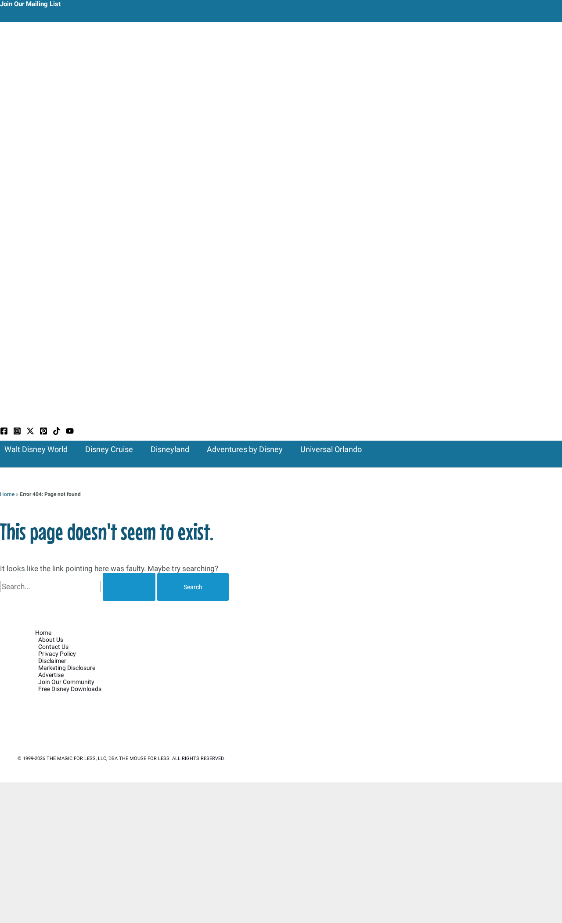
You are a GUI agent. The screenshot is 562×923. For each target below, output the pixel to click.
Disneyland (170, 449)
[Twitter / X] (30, 432)
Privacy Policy (57, 653)
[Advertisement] (281, 852)
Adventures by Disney (245, 449)
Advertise (51, 674)
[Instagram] (17, 432)
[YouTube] (70, 432)
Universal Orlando (331, 449)
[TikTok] (57, 432)
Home (7, 494)
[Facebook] (4, 432)
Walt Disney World (36, 449)
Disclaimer (52, 660)
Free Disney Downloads (69, 688)
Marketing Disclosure (66, 667)
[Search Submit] (129, 587)
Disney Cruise (109, 449)
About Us (50, 639)
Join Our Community (66, 681)
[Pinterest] (43, 432)
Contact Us (53, 646)
